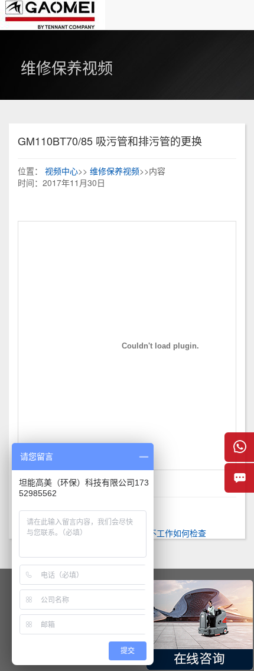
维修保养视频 (114, 171)
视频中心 (61, 171)
